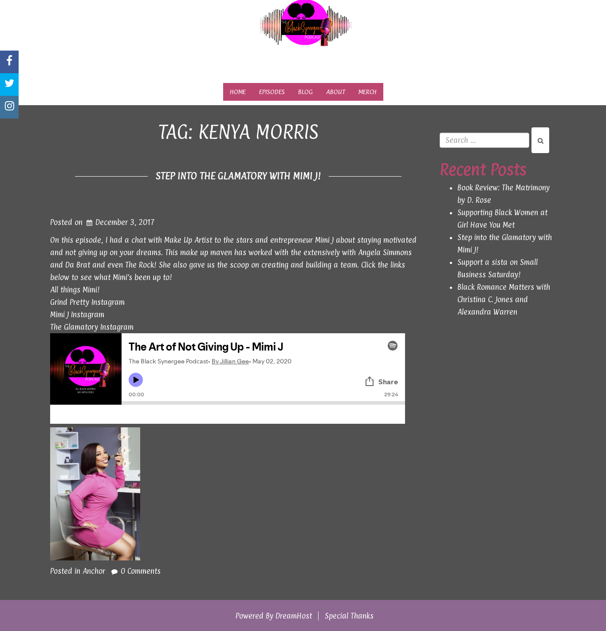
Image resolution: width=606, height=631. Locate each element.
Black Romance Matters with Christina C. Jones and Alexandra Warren (503, 299)
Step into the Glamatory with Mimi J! (238, 175)
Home (238, 91)
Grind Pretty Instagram (87, 302)
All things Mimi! (75, 289)
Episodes (272, 91)
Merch (367, 91)
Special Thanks (349, 615)
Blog (305, 91)
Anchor (94, 571)
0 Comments (141, 571)
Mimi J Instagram (77, 314)
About (335, 91)
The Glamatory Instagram (92, 327)
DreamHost (293, 615)
